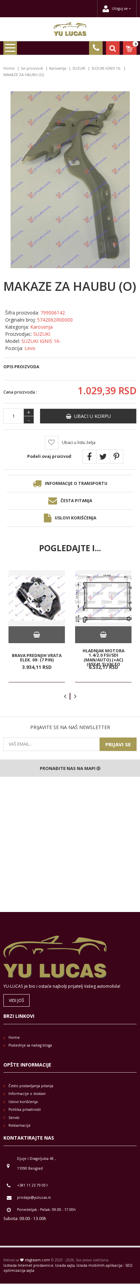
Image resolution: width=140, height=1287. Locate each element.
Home (9, 68)
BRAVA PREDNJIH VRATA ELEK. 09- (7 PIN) (37, 657)
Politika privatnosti (24, 1109)
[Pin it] (116, 456)
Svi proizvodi (32, 68)
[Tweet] (103, 456)
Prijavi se (118, 744)
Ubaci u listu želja (78, 442)
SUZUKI (78, 68)
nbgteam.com (37, 1260)
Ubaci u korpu (91, 416)
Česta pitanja (76, 501)
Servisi (13, 1117)
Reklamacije (19, 1125)
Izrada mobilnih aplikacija (99, 1265)
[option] (36, 626)
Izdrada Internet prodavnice (28, 1265)
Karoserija (57, 68)
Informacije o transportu (76, 483)
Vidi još (16, 1000)
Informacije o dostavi (27, 1093)
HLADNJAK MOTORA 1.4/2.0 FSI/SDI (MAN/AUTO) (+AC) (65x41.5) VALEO (103, 658)
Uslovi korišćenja (75, 518)
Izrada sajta (65, 1265)
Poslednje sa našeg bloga (30, 1045)
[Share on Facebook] (89, 456)
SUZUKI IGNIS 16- (106, 68)
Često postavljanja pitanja (30, 1085)
